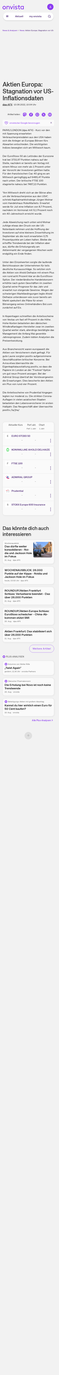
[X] (43, 115)
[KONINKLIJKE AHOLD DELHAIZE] (8, 449)
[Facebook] (31, 115)
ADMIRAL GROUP (21, 477)
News (22, 30)
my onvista (35, 16)
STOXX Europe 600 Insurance (28, 504)
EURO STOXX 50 (20, 436)
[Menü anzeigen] (7, 16)
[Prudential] (8, 490)
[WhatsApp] (37, 115)
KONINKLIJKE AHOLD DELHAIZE (30, 449)
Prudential (17, 491)
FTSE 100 (16, 463)
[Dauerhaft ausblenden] (51, 122)
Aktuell (19, 16)
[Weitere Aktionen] (50, 441)
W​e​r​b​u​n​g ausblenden (39, 53)
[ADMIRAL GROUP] (8, 477)
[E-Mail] (50, 115)
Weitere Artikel (42, 648)
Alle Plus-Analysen (41, 720)
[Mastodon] (25, 115)
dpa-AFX (7, 104)
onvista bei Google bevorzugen (24, 122)
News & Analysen (10, 30)
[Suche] (49, 16)
